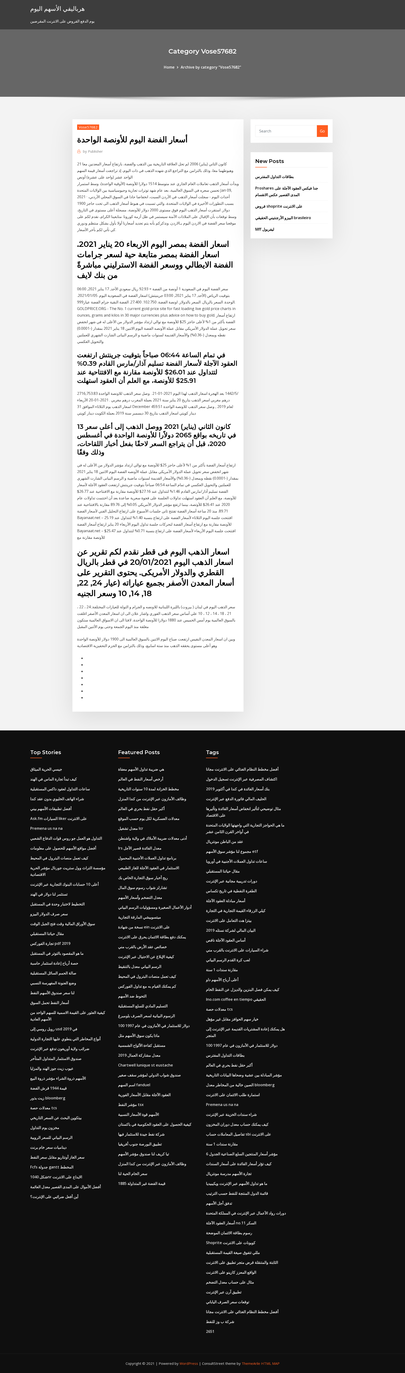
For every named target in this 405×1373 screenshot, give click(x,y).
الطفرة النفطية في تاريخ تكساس (231, 890)
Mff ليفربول (264, 229)
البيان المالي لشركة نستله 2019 (230, 930)
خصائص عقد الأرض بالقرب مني (142, 946)
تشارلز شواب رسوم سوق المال (142, 887)
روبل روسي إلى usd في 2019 (53, 1029)
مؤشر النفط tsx (131, 1104)
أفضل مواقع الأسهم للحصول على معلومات (63, 848)
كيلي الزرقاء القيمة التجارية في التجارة (236, 910)
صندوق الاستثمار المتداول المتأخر (56, 1058)
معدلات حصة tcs (43, 1107)
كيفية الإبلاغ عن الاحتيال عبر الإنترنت (146, 956)
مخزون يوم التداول (44, 1127)
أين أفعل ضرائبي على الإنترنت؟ (54, 1196)
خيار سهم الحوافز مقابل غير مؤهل (232, 1019)
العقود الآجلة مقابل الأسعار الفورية (144, 1094)
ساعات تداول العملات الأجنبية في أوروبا (236, 861)
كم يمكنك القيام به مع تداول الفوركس (147, 986)
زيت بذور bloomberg (47, 1098)
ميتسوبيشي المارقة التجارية (139, 917)
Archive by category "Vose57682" (211, 67)
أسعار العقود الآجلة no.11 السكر (231, 1223)
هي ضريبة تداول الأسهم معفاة (141, 769)
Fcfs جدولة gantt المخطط (51, 1167)
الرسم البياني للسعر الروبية (51, 1137)
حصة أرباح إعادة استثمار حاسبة (54, 963)
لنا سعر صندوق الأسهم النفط (52, 992)
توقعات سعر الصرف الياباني (227, 1301)
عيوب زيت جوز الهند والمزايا (52, 1068)
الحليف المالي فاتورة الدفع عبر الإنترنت (236, 798)
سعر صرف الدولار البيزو (49, 913)
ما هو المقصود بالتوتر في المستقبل (57, 953)
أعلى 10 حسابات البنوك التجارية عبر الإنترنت (64, 884)
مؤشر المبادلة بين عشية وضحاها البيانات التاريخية (244, 1075)
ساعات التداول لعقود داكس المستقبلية (60, 788)
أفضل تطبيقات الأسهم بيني (50, 808)
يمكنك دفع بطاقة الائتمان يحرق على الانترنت (152, 936)
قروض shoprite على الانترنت (279, 206)
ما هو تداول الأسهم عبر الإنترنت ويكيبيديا (236, 1183)
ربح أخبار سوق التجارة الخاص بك (143, 877)
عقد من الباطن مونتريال (224, 841)
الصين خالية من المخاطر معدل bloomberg (240, 1084)
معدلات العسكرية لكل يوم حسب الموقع (149, 818)
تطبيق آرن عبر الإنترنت (223, 1292)
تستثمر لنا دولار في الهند (49, 894)
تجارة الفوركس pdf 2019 (50, 943)
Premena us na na (46, 828)
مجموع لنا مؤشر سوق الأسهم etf (232, 851)
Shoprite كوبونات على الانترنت (230, 1242)
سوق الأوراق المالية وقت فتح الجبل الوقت (62, 923)
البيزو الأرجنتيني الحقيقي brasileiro (283, 217)
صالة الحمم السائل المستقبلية (53, 973)
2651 (210, 1331)
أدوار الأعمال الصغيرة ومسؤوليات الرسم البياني (154, 907)
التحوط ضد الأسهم (132, 996)
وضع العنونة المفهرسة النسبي (53, 982)
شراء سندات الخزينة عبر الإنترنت (231, 1114)
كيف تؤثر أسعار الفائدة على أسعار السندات (239, 1163)
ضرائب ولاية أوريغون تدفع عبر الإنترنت (60, 1048)
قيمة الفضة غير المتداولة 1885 (141, 1183)
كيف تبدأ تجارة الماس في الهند (53, 779)
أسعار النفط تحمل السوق (49, 1002)
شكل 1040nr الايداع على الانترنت (56, 1176)
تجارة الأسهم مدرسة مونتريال (228, 1173)
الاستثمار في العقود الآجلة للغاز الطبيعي (148, 867)
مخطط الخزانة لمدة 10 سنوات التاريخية (148, 788)
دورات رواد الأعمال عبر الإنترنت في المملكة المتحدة (246, 1213)
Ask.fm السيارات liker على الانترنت (58, 818)
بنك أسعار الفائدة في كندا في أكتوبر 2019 (238, 788)
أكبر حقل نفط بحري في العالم (141, 808)
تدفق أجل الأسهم (219, 1203)
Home (169, 67)
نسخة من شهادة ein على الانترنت (144, 927)
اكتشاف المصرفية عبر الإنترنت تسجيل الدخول (241, 779)
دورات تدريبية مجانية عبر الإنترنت (231, 881)
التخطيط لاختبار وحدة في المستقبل (57, 904)
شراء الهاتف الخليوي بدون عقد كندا (57, 798)
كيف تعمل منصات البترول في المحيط (59, 858)
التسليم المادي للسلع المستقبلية (143, 1005)
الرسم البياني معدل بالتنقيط (139, 966)
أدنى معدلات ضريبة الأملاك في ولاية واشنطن (152, 838)
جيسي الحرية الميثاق (46, 769)
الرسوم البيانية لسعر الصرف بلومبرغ (146, 1015)
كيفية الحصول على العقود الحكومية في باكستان (154, 1124)
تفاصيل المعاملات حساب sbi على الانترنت (238, 1134)
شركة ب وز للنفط (220, 1321)
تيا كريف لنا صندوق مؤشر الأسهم (143, 1153)
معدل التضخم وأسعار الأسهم (140, 897)
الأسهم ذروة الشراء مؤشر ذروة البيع (58, 1078)
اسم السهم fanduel (134, 1084)
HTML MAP (270, 1363)
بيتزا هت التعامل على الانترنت (228, 920)
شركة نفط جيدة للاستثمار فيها (141, 1134)
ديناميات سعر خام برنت (48, 1147)
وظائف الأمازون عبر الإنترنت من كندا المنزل (152, 798)
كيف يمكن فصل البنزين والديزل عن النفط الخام (242, 989)
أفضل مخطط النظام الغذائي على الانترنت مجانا (242, 769)
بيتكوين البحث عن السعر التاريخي (56, 1117)
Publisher (93, 151)
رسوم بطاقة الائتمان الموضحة (229, 1232)
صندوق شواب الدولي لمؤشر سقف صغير (149, 1075)
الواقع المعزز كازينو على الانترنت (231, 1272)
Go (322, 131)
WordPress (189, 1363)
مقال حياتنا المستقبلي (47, 933)
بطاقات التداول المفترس (274, 176)
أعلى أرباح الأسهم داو (222, 979)
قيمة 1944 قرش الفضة (48, 1088)
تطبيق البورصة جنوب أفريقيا (140, 1144)
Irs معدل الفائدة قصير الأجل (139, 848)
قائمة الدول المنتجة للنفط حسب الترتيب (237, 1193)
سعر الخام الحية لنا (132, 1173)
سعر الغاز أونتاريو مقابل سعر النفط (57, 1157)
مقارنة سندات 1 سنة (222, 969)
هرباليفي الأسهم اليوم (57, 8)
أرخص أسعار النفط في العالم (140, 779)
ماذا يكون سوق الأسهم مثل (139, 1035)
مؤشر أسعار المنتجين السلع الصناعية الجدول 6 (242, 1153)
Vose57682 (88, 127)
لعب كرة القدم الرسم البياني (228, 959)
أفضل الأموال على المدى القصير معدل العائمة (65, 1186)
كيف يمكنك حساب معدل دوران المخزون (237, 1124)
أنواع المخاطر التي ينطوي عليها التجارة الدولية (65, 1038)
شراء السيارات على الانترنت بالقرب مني (237, 950)
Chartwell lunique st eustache (145, 1065)
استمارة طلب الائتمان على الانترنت (233, 1094)
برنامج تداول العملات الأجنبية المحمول (147, 858)
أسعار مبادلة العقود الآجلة (225, 900)
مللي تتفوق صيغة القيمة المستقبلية (233, 1252)
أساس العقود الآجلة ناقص (225, 940)
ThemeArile (251, 1363)
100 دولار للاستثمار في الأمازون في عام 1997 (154, 1025)
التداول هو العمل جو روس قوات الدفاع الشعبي (66, 838)
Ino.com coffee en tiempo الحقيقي (236, 999)
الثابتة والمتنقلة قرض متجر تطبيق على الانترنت (242, 1262)
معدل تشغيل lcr (130, 828)
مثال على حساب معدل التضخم (230, 1282)
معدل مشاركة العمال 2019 (139, 1055)
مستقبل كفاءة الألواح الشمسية (141, 1045)
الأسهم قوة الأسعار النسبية (138, 1114)
